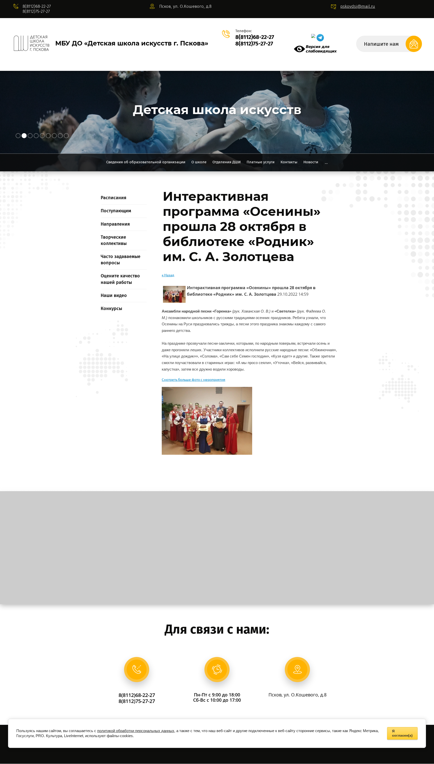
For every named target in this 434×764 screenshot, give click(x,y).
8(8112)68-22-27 (37, 6)
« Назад (168, 275)
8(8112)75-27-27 (36, 11)
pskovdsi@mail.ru (357, 6)
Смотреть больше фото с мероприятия (193, 380)
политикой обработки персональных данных (135, 731)
